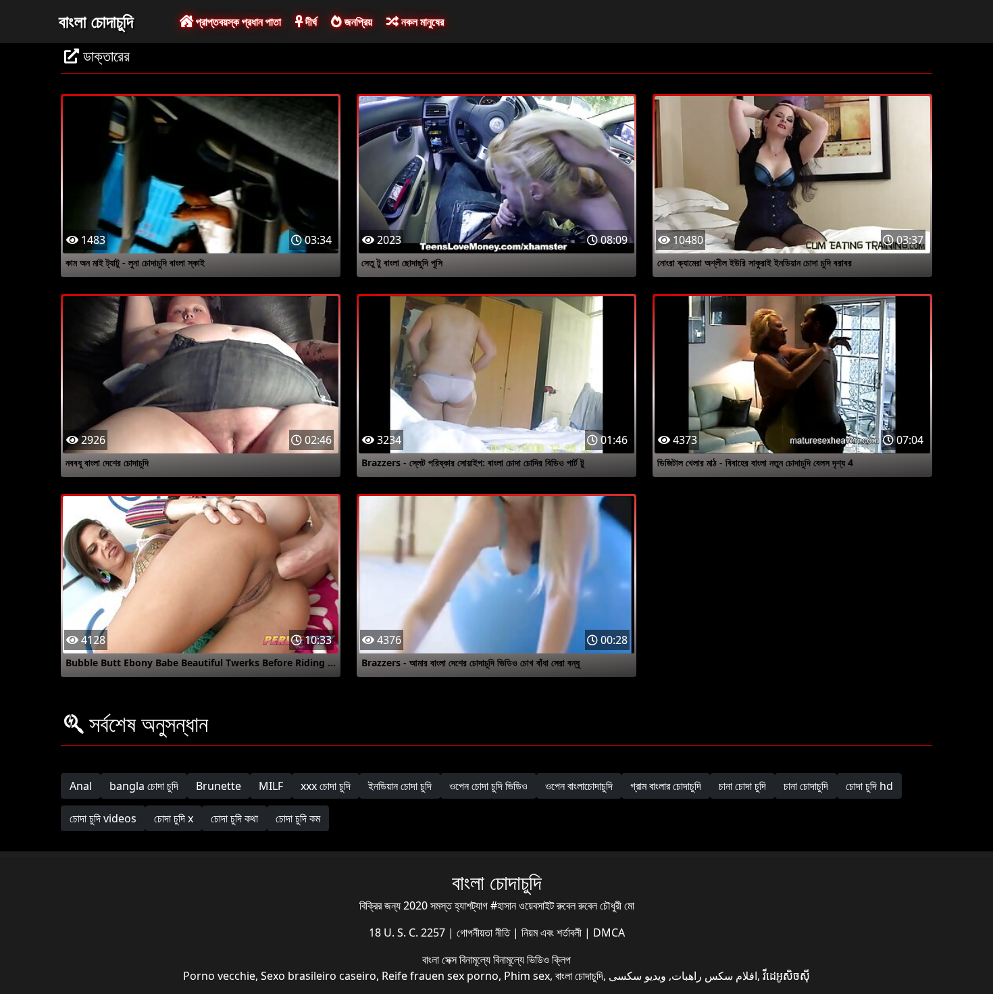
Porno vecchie (219, 975)
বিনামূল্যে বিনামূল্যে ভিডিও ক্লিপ (515, 959)
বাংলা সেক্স (440, 959)
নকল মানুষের (421, 21)
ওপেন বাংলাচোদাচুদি (579, 785)
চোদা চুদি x (173, 818)
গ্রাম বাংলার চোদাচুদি (665, 785)
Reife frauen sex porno (440, 975)
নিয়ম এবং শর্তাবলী (552, 932)
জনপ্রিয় (357, 21)
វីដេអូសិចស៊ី (786, 975)
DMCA (609, 932)
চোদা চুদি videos (103, 818)
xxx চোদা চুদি (326, 785)
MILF (271, 785)
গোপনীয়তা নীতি (485, 932)
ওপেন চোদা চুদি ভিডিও (488, 785)
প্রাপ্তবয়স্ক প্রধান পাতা (237, 21)
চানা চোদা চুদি (742, 785)
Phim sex (527, 975)
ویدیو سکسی (637, 975)
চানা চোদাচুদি (806, 785)
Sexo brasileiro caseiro (318, 975)
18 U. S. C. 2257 (408, 932)
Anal (81, 785)
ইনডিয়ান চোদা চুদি (400, 785)
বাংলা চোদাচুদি (96, 20)
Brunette (218, 785)
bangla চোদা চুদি (143, 785)
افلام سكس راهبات (714, 975)
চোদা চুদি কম (298, 818)
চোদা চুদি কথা (234, 818)
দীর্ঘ (310, 21)
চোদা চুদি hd (869, 785)
